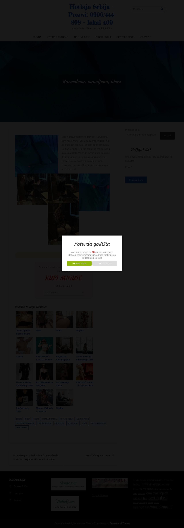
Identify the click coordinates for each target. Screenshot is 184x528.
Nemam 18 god (105, 263)
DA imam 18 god (79, 263)
